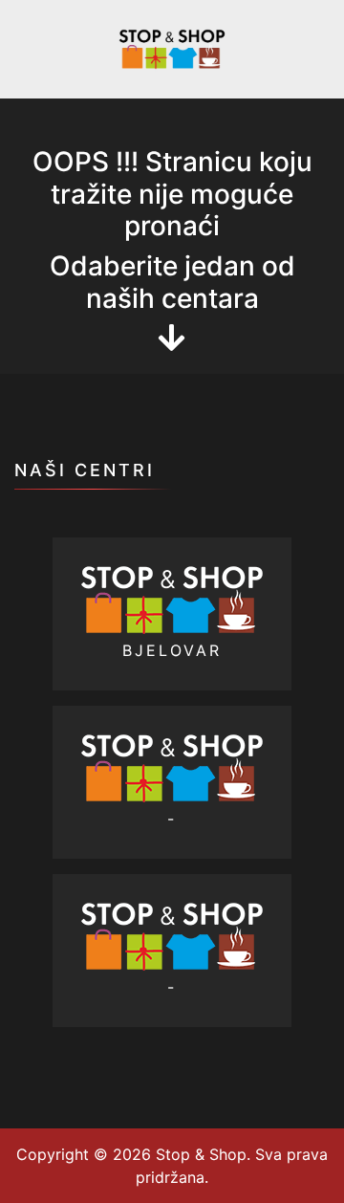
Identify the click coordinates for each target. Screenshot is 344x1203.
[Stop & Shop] (172, 47)
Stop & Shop (199, 1154)
